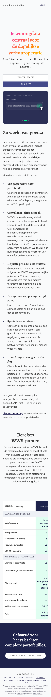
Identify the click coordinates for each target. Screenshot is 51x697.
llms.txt (20, 693)
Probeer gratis (25, 77)
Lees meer (25, 84)
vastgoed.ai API (33, 686)
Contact (40, 678)
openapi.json (37, 693)
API (26, 683)
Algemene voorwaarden (17, 680)
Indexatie (11, 100)
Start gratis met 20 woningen (25, 655)
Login (42, 4)
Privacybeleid (40, 680)
